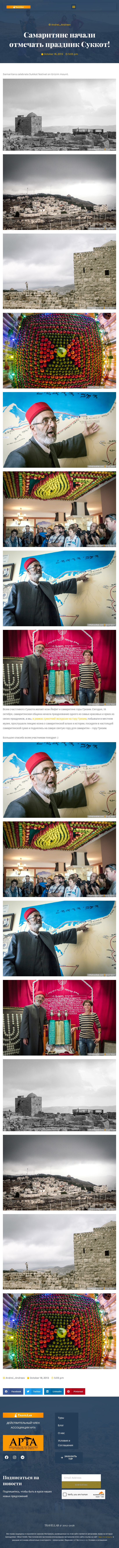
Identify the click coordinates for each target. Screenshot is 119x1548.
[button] (73, 6)
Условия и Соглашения (65, 1443)
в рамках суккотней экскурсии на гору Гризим (59, 718)
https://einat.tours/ (105, 1537)
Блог (61, 1425)
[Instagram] (14, 1457)
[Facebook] (6, 1457)
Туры (61, 1417)
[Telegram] (22, 1457)
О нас (61, 1433)
